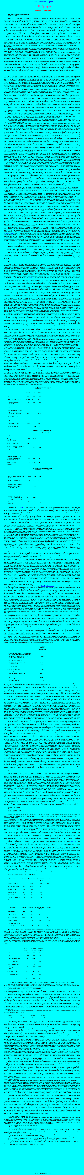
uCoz (50, 1173)
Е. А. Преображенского (47, 586)
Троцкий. (73, 841)
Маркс (9, 153)
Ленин (57, 745)
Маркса (31, 277)
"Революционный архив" (44, 2)
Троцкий (10, 339)
